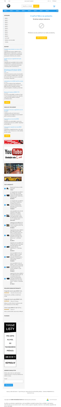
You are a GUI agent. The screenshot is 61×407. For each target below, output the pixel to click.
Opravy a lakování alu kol (12, 391)
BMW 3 (6, 22)
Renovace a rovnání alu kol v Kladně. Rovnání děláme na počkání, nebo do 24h (12, 70)
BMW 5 (6, 26)
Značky (6, 42)
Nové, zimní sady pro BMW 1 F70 (11, 92)
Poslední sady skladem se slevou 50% (13, 49)
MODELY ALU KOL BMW (10, 40)
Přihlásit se (8, 385)
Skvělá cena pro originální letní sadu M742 (12, 59)
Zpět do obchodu (41, 37)
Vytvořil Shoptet (53, 399)
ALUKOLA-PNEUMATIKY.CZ (48, 391)
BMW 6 (6, 28)
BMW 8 (6, 32)
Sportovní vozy (30, 393)
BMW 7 (6, 30)
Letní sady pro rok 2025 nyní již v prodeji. (13, 81)
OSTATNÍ (7, 38)
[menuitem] (6, 11)
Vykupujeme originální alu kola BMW (12, 127)
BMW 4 (6, 24)
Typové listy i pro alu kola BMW (11, 118)
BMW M (6, 36)
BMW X (6, 34)
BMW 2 (6, 20)
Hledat (36, 6)
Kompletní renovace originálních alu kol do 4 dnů (13, 110)
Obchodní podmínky (29, 1)
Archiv (7, 102)
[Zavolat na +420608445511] (6, 1)
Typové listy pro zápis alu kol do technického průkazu (30, 391)
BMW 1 (6, 18)
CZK (49, 1)
